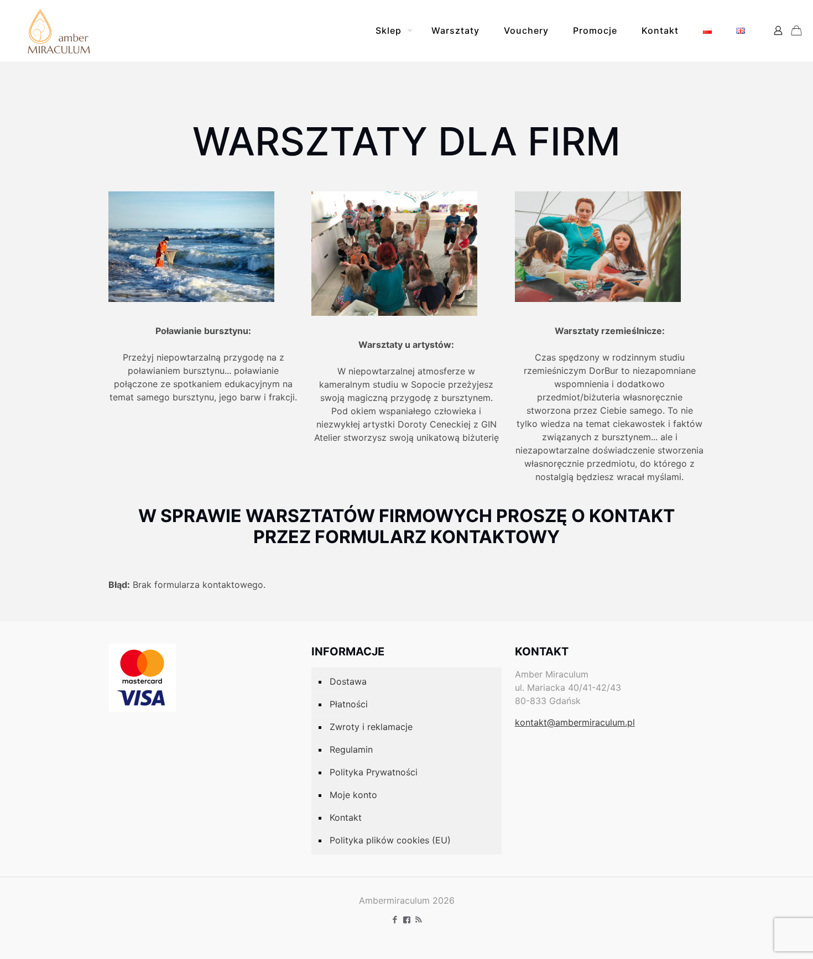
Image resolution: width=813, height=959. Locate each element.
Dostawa (348, 681)
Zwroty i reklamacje (371, 726)
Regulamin (351, 749)
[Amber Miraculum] (59, 30)
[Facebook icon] (395, 919)
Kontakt (346, 817)
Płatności (349, 704)
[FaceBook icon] (407, 919)
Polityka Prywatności (374, 772)
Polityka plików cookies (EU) (390, 840)
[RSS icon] (418, 919)
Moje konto (353, 794)
